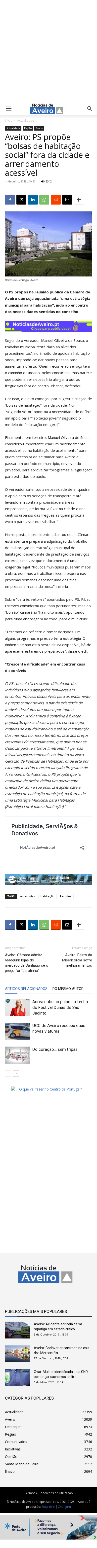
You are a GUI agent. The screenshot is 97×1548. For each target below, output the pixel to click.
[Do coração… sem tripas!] (17, 1055)
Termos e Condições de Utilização (48, 1493)
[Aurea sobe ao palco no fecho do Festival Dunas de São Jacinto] (17, 1007)
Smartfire (48, 1507)
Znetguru (64, 1507)
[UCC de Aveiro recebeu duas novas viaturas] (17, 1031)
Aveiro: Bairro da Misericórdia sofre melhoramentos (77, 960)
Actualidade (25, 120)
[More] (79, 200)
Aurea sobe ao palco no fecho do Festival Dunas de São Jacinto (60, 1007)
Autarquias (27, 896)
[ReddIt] (56, 200)
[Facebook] (10, 200)
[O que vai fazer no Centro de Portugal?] (48, 1089)
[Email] (67, 200)
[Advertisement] (48, 50)
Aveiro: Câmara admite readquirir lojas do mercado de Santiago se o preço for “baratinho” (26, 963)
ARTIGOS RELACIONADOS (26, 988)
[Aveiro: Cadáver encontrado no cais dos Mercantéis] (17, 1354)
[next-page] (16, 1073)
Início (8, 120)
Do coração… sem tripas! (55, 1049)
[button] (90, 108)
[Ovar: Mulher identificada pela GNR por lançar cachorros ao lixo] (17, 1377)
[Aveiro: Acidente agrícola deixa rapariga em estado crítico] (17, 1330)
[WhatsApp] (44, 200)
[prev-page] (8, 1073)
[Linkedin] (33, 200)
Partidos (65, 896)
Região (28, 128)
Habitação (47, 896)
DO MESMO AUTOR (68, 988)
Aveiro (39, 128)
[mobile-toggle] (8, 108)
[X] (21, 200)
